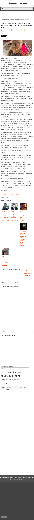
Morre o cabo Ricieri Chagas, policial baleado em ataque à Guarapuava (5, 216)
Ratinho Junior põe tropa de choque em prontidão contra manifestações (14, 217)
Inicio (2, 18)
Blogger (31, 477)
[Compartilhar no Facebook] (8, 197)
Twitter (11, 194)
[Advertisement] (17, 14)
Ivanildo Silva (17, 479)
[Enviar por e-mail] (3, 197)
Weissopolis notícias (18, 2)
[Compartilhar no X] (6, 197)
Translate (6, 389)
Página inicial (27, 276)
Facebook (5, 194)
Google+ (16, 194)
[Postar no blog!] (4, 197)
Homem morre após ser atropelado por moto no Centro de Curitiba (23, 216)
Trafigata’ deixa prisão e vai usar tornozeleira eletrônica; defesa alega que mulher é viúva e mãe (16, 25)
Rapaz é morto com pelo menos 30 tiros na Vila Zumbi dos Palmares (5, 261)
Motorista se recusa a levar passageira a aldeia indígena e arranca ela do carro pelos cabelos (23, 238)
